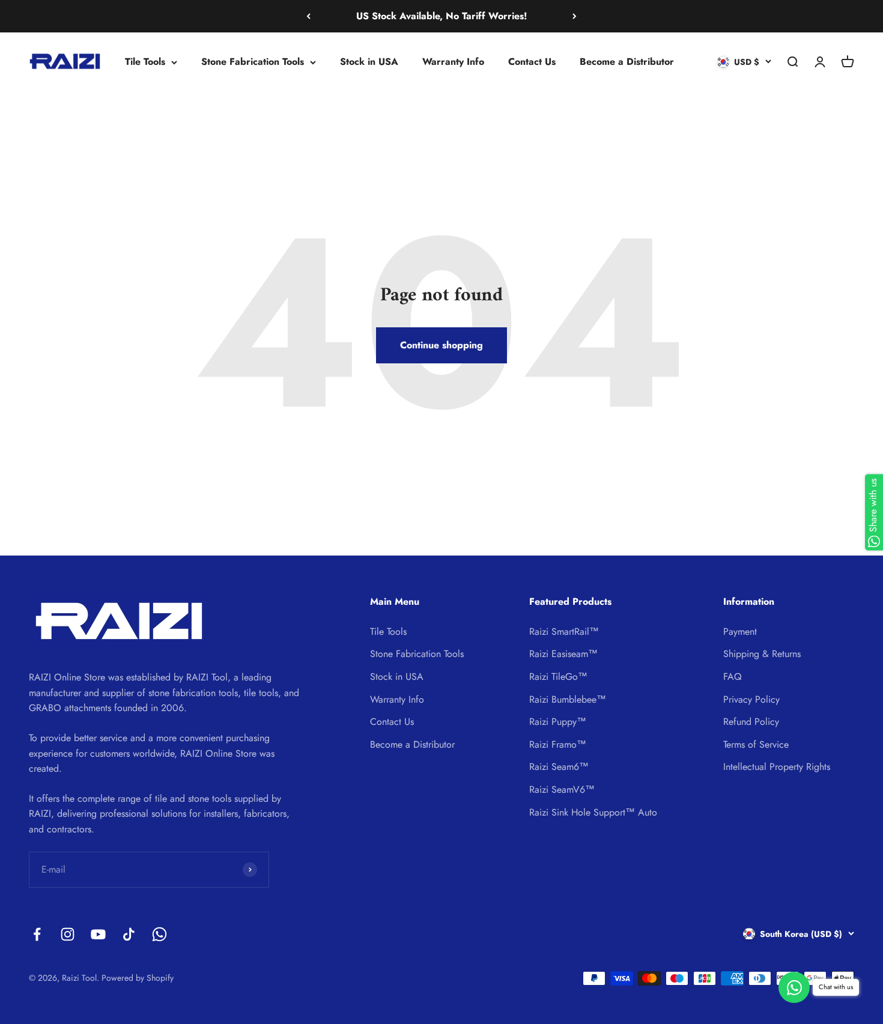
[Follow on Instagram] (67, 934)
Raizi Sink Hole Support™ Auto (593, 812)
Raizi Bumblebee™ (567, 699)
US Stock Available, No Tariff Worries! (441, 16)
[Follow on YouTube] (98, 934)
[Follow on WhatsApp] (159, 934)
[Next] (574, 16)
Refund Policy (751, 722)
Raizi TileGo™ (558, 676)
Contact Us (532, 61)
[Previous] (308, 16)
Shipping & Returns (762, 654)
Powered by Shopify (138, 978)
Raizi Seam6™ (559, 767)
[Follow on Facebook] (37, 934)
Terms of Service (756, 744)
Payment (740, 631)
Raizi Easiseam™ (563, 654)
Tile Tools (145, 61)
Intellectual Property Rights (776, 767)
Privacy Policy (751, 699)
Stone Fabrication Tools (252, 61)
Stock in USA (369, 61)
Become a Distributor (627, 61)
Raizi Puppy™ (557, 722)
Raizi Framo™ (557, 744)
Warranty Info (453, 61)
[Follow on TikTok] (129, 934)
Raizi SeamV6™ (562, 789)
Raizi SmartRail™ (564, 631)
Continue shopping (441, 345)
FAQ (732, 676)
